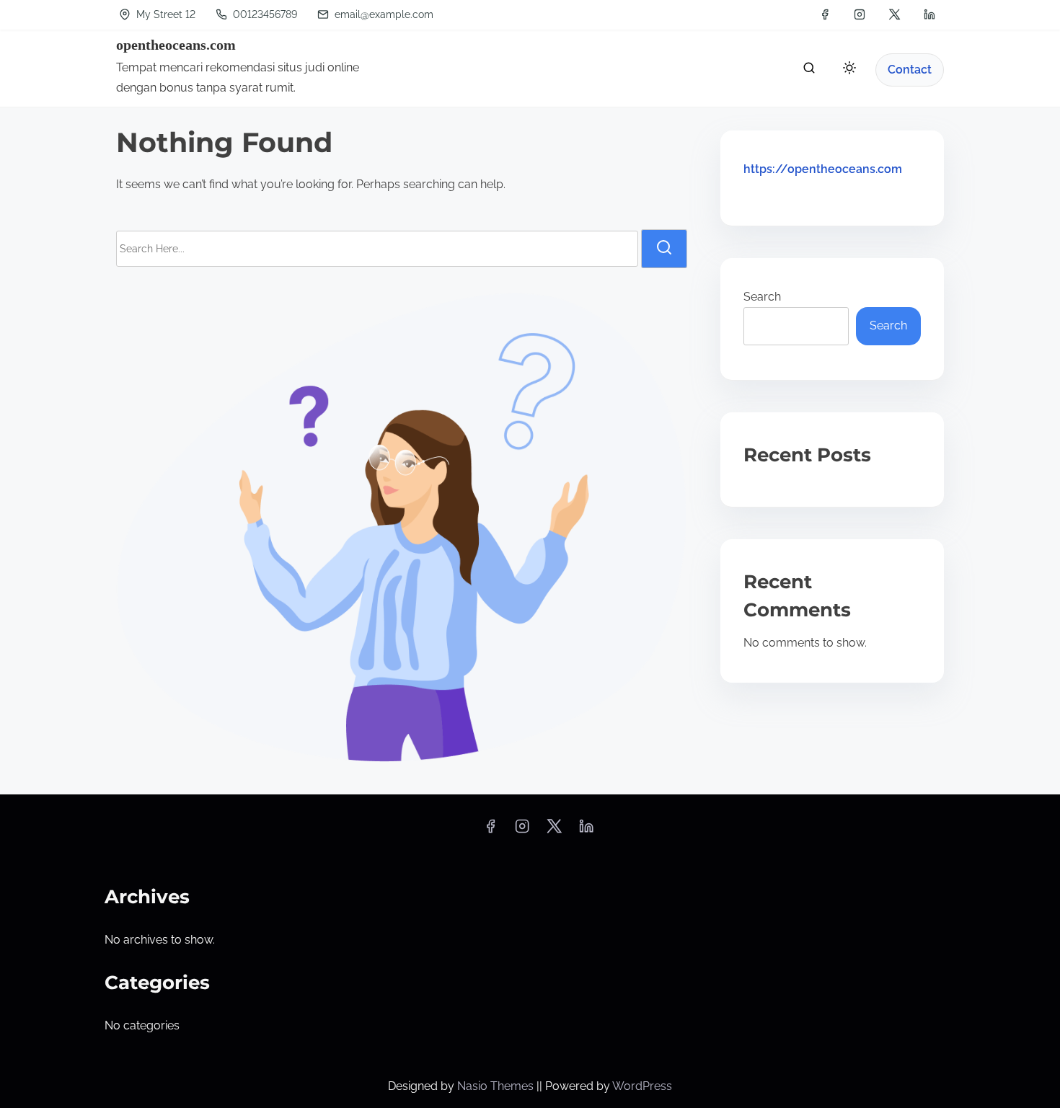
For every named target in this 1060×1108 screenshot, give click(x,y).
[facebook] (825, 14)
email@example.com (384, 14)
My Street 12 (164, 14)
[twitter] (894, 14)
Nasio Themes (496, 1086)
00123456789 (263, 14)
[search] (809, 71)
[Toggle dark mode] (846, 70)
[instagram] (859, 14)
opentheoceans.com (176, 45)
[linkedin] (929, 14)
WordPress (642, 1086)
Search (762, 296)
